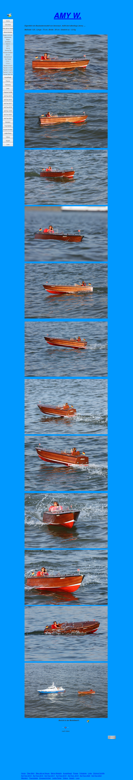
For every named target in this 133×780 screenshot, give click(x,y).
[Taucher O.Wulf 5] (8, 66)
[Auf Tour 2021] (8, 118)
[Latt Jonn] (8, 55)
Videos (65, 778)
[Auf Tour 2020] (8, 115)
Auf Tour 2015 (26, 776)
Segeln (72, 778)
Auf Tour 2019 (73, 776)
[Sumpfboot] (8, 42)
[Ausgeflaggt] (8, 77)
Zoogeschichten (45, 778)
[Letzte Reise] (8, 133)
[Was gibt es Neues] (8, 28)
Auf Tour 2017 (49, 776)
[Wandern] (8, 122)
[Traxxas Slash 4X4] (8, 74)
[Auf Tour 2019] (8, 111)
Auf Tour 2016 (38, 776)
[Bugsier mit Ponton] (8, 35)
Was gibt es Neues (43, 773)
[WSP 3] (8, 46)
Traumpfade (33, 778)
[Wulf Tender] (8, 59)
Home (23, 773)
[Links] (8, 88)
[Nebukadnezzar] (8, 57)
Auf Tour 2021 (96, 776)
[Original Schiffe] (8, 92)
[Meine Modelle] (8, 32)
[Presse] (8, 81)
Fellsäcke (83, 773)
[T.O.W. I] (8, 61)
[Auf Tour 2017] (8, 103)
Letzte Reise (57, 778)
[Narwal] (8, 48)
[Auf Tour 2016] (8, 100)
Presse (75, 773)
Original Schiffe (99, 773)
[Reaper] (8, 39)
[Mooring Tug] (8, 50)
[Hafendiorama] (8, 37)
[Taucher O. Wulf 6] (8, 68)
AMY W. (67, 15)
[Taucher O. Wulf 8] (8, 70)
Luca (77, 778)
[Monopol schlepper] (8, 53)
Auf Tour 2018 (61, 776)
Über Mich (30, 773)
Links (90, 773)
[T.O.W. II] (8, 63)
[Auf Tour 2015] (8, 96)
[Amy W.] (8, 44)
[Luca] (8, 144)
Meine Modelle (56, 773)
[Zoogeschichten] (8, 129)
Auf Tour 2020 (85, 776)
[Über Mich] (8, 25)
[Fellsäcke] (8, 85)
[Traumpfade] (8, 126)
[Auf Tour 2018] (8, 107)
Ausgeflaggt (67, 773)
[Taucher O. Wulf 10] (8, 72)
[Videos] (8, 137)
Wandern (24, 778)
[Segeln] (8, 141)
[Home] (8, 21)
